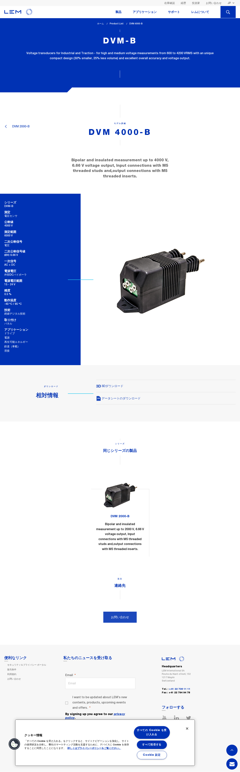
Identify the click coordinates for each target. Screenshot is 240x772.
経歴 (183, 2)
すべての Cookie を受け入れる (152, 732)
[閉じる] (187, 728)
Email (69, 675)
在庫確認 (169, 2)
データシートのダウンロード (121, 398)
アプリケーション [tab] (145, 11)
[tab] (228, 12)
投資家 (196, 2)
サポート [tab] (174, 11)
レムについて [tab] (200, 11)
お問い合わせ (214, 2)
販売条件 (11, 669)
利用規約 (11, 674)
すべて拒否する (151, 744)
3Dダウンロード (112, 386)
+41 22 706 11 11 (179, 689)
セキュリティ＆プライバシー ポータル (26, 665)
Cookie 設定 (151, 755)
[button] (14, 744)
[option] (120, 517)
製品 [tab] (119, 11)
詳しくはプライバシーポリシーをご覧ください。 (94, 748)
